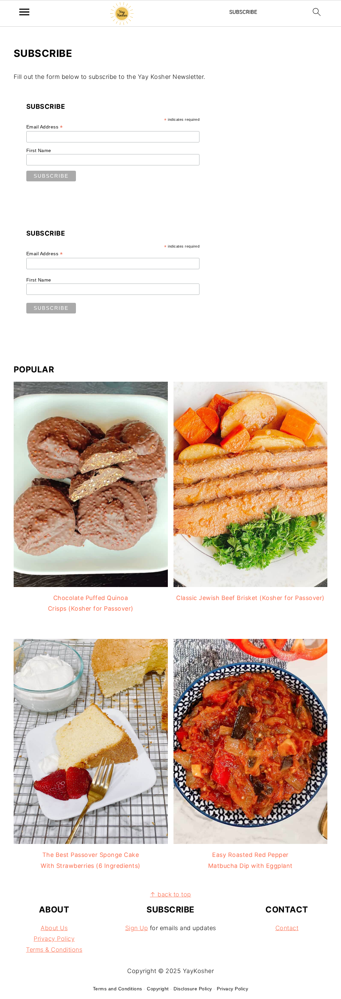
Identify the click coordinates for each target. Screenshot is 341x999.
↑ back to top (170, 894)
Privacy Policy (54, 938)
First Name (38, 150)
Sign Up (136, 927)
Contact (287, 927)
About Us (54, 927)
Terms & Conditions (54, 949)
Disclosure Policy (192, 988)
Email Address (44, 127)
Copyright (158, 988)
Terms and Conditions (117, 988)
